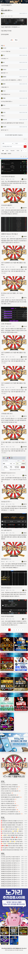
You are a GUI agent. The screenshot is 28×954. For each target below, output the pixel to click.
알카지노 (25, 297)
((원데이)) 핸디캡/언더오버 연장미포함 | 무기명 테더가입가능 (13, 850)
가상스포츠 (12, 150)
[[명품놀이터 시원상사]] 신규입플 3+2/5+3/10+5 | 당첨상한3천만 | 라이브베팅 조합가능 (13, 820)
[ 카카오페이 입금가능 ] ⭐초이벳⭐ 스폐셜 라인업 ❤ (13, 831)
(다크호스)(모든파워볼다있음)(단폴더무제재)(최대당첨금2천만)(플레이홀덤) (13, 822)
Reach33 (5, 119)
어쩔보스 (25, 532)
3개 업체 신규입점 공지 (6, 793)
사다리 (18, 150)
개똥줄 (4, 98)
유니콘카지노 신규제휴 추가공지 (8, 807)
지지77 (25, 619)
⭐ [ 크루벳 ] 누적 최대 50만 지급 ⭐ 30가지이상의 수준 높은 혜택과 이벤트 (13, 829)
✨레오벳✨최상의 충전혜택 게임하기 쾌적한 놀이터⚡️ (13, 835)
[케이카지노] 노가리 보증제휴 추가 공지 (9, 811)
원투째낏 (25, 236)
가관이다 (4, 69)
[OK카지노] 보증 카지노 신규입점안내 (9, 784)
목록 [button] (26, 139)
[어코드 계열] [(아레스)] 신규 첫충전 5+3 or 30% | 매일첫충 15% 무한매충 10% (13, 827)
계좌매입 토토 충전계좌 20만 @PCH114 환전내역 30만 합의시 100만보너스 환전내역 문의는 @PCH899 (11, 863)
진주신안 (4, 48)
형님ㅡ (4, 13)
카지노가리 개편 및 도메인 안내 (7, 799)
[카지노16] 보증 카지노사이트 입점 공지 (9, 791)
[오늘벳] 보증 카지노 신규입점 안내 (8, 789)
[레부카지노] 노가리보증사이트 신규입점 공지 (11, 813)
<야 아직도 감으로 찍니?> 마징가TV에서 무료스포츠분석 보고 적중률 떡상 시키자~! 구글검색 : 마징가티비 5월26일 (11, 856)
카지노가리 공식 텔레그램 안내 (7, 801)
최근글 (2, 817)
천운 (3, 62)
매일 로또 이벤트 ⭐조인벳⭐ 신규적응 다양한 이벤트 (13, 841)
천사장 (4, 112)
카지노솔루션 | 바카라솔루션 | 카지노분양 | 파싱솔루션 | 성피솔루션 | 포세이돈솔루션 (13, 847)
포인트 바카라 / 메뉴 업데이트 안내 (8, 795)
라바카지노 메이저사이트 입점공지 (8, 809)
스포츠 (7, 150)
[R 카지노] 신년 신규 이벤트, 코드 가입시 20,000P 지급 (13, 833)
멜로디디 (25, 416)
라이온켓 (4, 126)
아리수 (4, 105)
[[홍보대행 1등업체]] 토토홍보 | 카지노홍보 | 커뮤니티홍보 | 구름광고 (13, 825)
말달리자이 (25, 207)
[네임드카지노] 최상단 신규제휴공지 (9, 805)
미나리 (4, 91)
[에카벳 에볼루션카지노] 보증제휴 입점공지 (10, 797)
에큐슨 (25, 475)
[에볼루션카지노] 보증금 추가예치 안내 (9, 786)
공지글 (2, 781)
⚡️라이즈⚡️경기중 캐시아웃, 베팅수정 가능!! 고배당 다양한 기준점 (13, 843)
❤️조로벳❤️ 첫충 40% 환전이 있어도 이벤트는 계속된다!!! (13, 845)
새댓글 (2, 853)
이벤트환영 (25, 267)
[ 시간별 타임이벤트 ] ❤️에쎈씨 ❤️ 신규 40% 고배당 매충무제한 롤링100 (13, 837)
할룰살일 (4, 76)
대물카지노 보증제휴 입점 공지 (7, 803)
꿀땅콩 (4, 83)
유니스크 (25, 179)
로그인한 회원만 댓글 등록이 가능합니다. (14, 135)
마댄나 (25, 590)
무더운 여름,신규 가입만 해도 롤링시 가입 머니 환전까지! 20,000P (13, 839)
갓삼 (3, 55)
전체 (3, 150)
